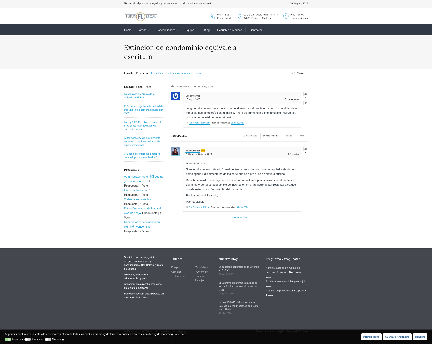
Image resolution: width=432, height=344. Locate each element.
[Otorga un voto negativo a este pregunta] (305, 103)
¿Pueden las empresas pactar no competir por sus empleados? (142, 155)
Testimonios (178, 276)
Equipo (189, 30)
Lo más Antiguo (250, 136)
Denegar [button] (420, 336)
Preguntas (142, 73)
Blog (207, 30)
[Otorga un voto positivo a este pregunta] (305, 94)
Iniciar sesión (240, 217)
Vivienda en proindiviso (138, 199)
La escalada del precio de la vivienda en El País (139, 95)
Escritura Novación (136, 190)
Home (127, 30)
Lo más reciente (271, 136)
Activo (301, 136)
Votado (289, 136)
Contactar (256, 30)
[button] (8, 339)
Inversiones (201, 271)
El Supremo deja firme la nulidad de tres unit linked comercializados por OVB (143, 109)
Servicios (176, 271)
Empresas (200, 276)
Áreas (142, 30)
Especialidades (166, 30)
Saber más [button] (179, 334)
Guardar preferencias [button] (397, 336)
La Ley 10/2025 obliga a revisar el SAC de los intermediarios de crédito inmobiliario (142, 125)
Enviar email (224, 18)
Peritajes (200, 280)
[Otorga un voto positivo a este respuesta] (305, 149)
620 (203, 150)
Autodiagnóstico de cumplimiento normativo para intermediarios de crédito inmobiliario (142, 141)
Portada (128, 73)
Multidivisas (201, 267)
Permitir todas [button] (371, 336)
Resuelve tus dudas (229, 30)
